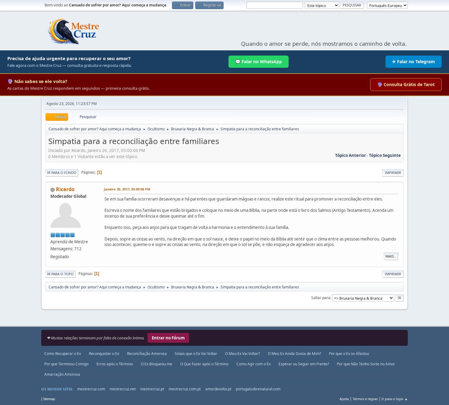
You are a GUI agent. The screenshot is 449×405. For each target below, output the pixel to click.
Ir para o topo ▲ (394, 398)
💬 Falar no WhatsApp (258, 61)
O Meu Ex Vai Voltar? (242, 353)
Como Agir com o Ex (253, 364)
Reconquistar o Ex (104, 353)
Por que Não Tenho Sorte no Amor (366, 364)
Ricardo (65, 189)
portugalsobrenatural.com (258, 389)
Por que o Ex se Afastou (349, 353)
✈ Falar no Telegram (413, 61)
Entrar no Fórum (168, 338)
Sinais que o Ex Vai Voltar (196, 353)
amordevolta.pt (218, 389)
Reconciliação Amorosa (147, 353)
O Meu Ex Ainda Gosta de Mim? (294, 353)
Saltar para (320, 297)
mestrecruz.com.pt (185, 389)
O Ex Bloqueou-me (156, 364)
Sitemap (49, 399)
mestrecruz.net (123, 389)
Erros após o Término (115, 364)
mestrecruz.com (91, 389)
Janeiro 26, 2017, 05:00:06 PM (127, 189)
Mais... (390, 256)
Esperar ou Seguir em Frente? (304, 364)
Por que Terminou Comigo (66, 364)
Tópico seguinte (385, 155)
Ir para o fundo (61, 172)
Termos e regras (365, 398)
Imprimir (393, 172)
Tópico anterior (350, 155)
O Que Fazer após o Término (204, 364)
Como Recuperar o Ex (62, 353)
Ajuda (344, 398)
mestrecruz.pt (152, 389)
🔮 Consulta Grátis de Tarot (406, 84)
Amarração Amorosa (62, 374)
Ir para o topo (60, 274)
